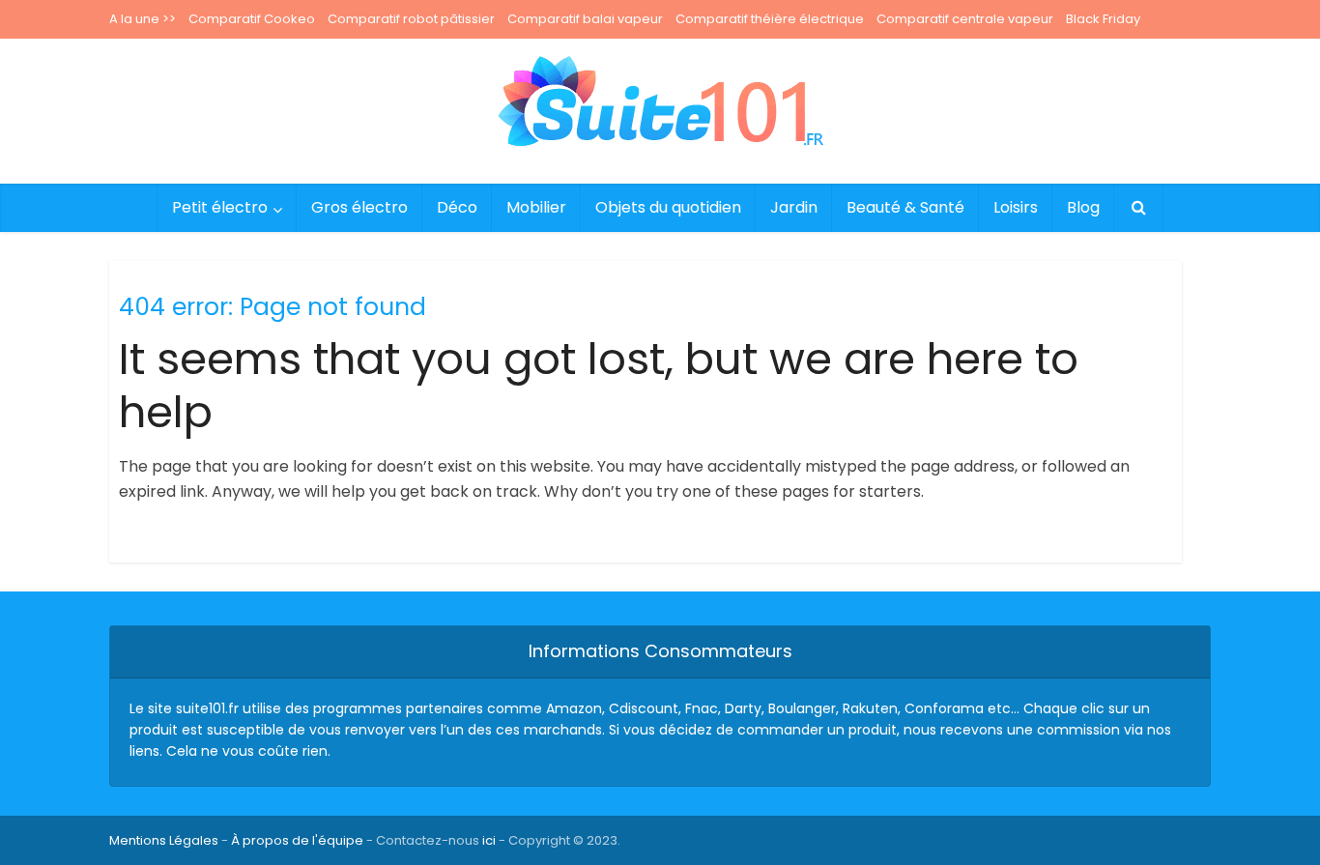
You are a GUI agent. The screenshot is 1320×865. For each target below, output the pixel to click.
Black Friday (1103, 19)
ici (489, 840)
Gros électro (359, 207)
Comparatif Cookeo (251, 19)
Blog (1083, 207)
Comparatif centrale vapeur (964, 19)
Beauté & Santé (905, 207)
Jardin (794, 207)
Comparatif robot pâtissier (411, 19)
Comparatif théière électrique (769, 19)
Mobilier (536, 207)
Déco (457, 207)
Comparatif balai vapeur (585, 19)
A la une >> (142, 19)
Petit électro (220, 207)
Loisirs (1015, 207)
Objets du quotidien (668, 207)
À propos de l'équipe (297, 840)
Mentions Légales (163, 840)
